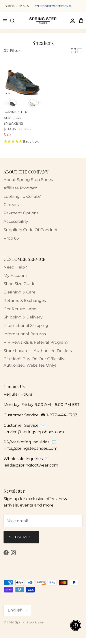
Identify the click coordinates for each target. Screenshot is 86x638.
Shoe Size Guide (20, 283)
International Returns (25, 333)
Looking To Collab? (22, 196)
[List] (79, 50)
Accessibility (16, 221)
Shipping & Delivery (23, 317)
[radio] (12, 103)
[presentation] (39, 103)
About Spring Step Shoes (28, 179)
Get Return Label (20, 309)
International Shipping (26, 325)
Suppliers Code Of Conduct (30, 229)
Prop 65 (11, 238)
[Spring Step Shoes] (43, 21)
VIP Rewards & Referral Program (36, 342)
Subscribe (21, 537)
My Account (15, 275)
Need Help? (15, 267)
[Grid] (73, 50)
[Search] (14, 21)
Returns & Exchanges (25, 300)
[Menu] (5, 21)
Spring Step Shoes (29, 622)
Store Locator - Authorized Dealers (38, 350)
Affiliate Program (20, 188)
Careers (11, 204)
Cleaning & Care (20, 292)
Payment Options (21, 213)
